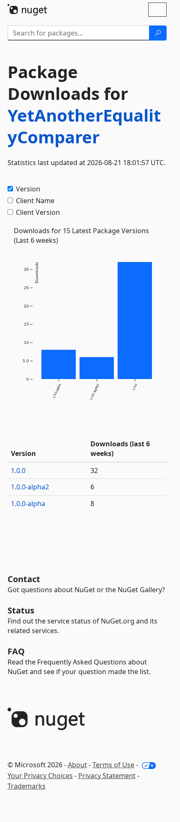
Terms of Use (113, 764)
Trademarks (27, 786)
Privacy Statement (107, 775)
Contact (24, 579)
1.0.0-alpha (28, 503)
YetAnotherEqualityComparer (84, 126)
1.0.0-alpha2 (30, 486)
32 (94, 470)
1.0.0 (18, 470)
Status (21, 610)
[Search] (158, 33)
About (77, 764)
